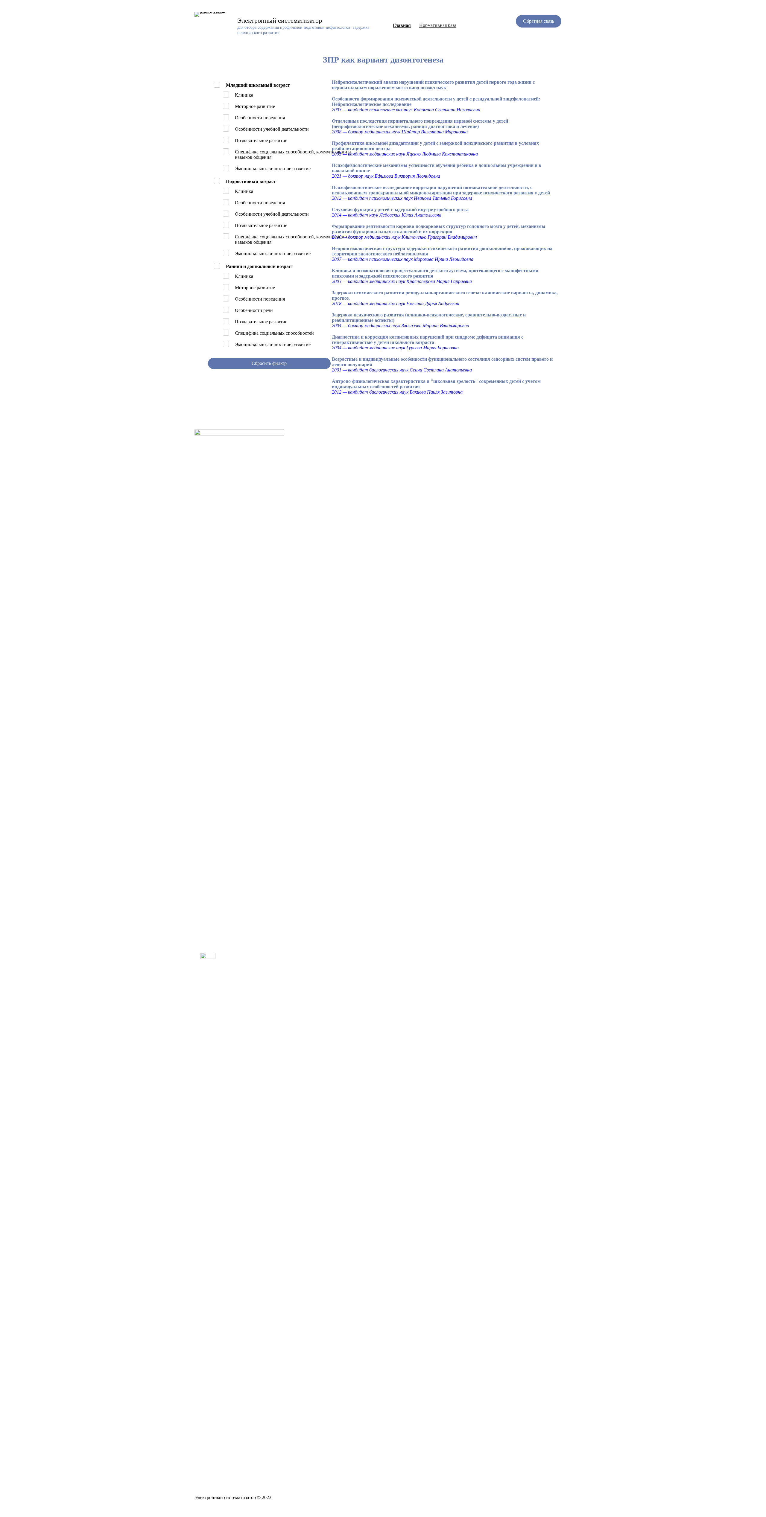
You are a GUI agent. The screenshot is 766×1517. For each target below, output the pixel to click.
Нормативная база (437, 25)
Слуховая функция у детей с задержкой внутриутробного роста (400, 209)
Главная (402, 25)
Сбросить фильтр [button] (269, 363)
